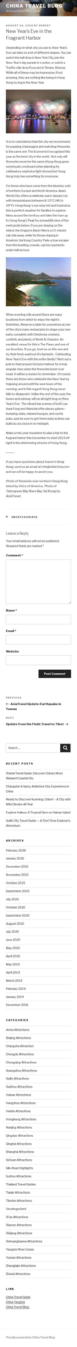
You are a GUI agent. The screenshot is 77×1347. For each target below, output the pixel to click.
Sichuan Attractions (19, 1160)
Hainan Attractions (18, 1095)
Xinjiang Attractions (19, 1233)
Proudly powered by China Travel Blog (30, 1337)
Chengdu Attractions (20, 1054)
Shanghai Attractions (20, 1152)
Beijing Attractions (18, 1038)
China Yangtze (15, 1302)
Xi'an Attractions (17, 1217)
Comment (14, 555)
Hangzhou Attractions (21, 1103)
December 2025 (17, 866)
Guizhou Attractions (19, 1087)
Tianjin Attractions (18, 1192)
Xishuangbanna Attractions (24, 1241)
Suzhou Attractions (18, 1176)
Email (11, 631)
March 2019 (14, 980)
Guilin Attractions (17, 1078)
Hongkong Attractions (21, 1119)
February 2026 (16, 850)
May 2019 (13, 964)
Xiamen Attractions (19, 1225)
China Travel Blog (34, 6)
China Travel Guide (18, 1297)
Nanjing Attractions (19, 1127)
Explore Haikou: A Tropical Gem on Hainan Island (38, 812)
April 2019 (13, 972)
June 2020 (13, 940)
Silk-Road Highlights (19, 1168)
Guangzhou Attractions (21, 1070)
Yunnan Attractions (18, 1257)
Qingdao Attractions (19, 1135)
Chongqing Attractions (21, 1062)
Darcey (45, 25)
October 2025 (15, 883)
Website (12, 651)
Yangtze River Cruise (20, 1249)
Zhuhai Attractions (18, 1274)
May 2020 (13, 948)
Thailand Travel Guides (21, 1184)
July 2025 (12, 899)
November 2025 (17, 875)
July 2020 (12, 931)
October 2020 (15, 907)
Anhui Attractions (17, 1030)
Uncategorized (24, 517)
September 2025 (17, 891)
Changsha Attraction (20, 1046)
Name (11, 610)
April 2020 (13, 956)
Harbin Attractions (18, 1111)
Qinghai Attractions (19, 1144)
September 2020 (17, 915)
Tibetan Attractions (19, 1201)
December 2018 (17, 1005)
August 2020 (15, 924)
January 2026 (15, 858)
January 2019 (15, 997)
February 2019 (16, 989)
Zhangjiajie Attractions (21, 1266)
